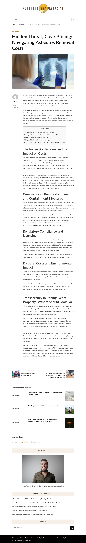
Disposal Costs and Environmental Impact (37, 140)
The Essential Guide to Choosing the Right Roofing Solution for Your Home (34, 506)
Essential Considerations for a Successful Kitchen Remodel (29, 510)
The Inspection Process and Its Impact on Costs (39, 132)
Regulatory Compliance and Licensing (36, 137)
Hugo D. (15, 101)
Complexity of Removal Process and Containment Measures (43, 135)
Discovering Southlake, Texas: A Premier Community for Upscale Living (33, 514)
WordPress (28, 540)
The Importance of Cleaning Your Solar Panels (45, 406)
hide (47, 128)
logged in (24, 442)
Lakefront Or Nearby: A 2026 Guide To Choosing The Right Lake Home (33, 499)
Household (15, 31)
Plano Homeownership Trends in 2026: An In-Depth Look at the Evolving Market (36, 502)
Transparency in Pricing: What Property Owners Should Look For (44, 142)
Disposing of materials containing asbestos (37, 272)
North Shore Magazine (29, 537)
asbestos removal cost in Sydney (40, 121)
